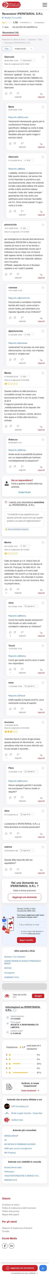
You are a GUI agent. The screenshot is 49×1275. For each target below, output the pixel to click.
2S (5, 1140)
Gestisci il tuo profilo (13, 17)
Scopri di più (25, 492)
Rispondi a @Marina (17, 615)
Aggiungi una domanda (24, 897)
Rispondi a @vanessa (17, 343)
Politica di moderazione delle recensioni (19, 1208)
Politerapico (9, 1171)
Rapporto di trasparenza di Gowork (17, 1228)
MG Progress (10, 1152)
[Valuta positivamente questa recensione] (6, 95)
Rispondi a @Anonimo (18, 781)
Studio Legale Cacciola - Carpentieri (26, 1113)
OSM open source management (18, 1148)
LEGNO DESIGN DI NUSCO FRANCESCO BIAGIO (22, 962)
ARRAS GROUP (11, 1136)
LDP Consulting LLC (20, 1106)
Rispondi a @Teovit (16, 695)
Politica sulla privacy (10, 1211)
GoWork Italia (17, 1120)
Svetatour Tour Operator (14, 956)
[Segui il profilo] (43, 1268)
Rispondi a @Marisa (17, 450)
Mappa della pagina (10, 1214)
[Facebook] (5, 1245)
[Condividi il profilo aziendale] (43, 986)
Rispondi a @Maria (16, 168)
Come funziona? (28, 1090)
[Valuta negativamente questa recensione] (11, 95)
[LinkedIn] (11, 1245)
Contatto (5, 1231)
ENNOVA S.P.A (10, 1180)
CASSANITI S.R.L (11, 977)
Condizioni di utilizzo (10, 1204)
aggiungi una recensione (22, 1267)
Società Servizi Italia (13, 1167)
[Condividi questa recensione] (43, 57)
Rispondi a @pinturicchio (19, 298)
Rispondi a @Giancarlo (18, 117)
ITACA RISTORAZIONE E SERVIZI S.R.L (21, 1175)
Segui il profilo (26, 940)
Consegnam (9, 972)
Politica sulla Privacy (34, 933)
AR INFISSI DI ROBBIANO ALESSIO (20, 1144)
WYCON (7, 968)
